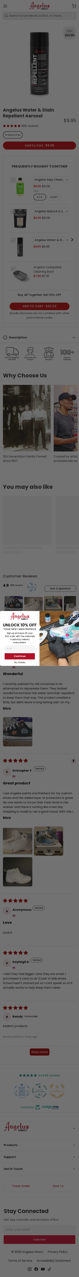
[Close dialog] (74, 616)
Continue (20, 656)
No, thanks (19, 662)
